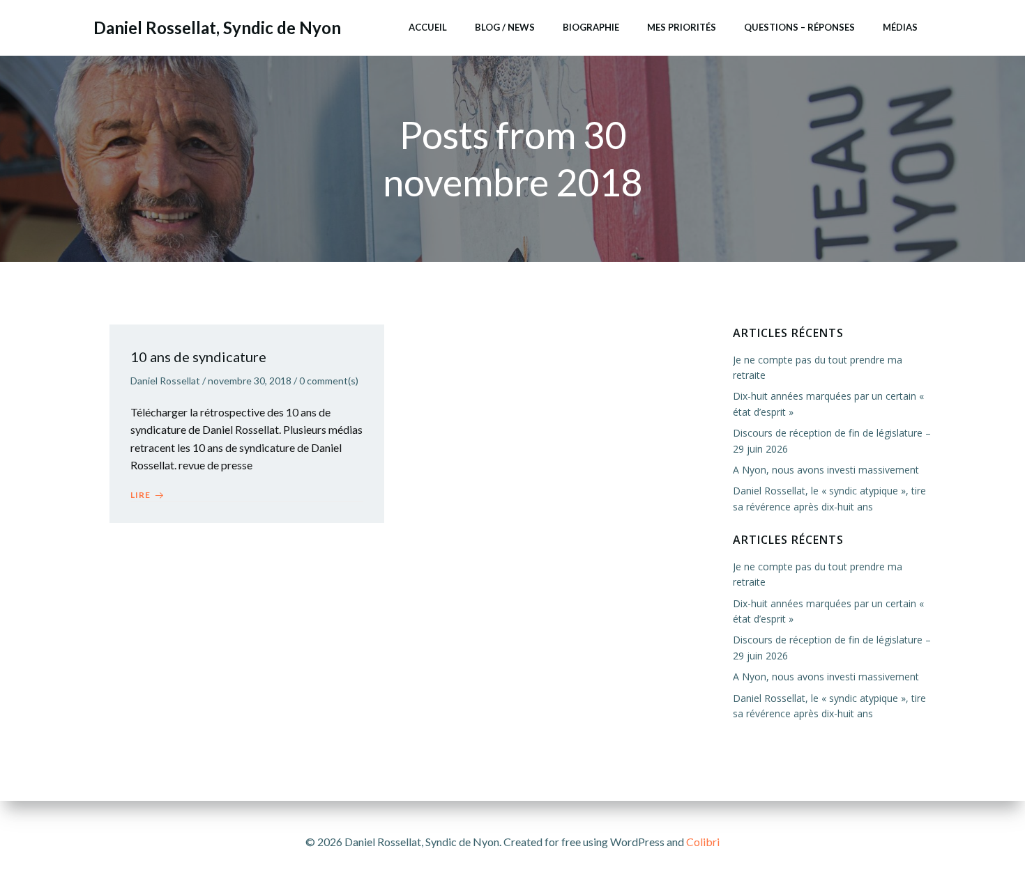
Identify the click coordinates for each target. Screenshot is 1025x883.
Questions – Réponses (799, 27)
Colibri (703, 841)
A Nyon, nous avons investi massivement (826, 469)
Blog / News (505, 27)
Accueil (428, 27)
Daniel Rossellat (165, 380)
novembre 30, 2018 (249, 380)
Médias (900, 27)
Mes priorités (681, 27)
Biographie (591, 27)
